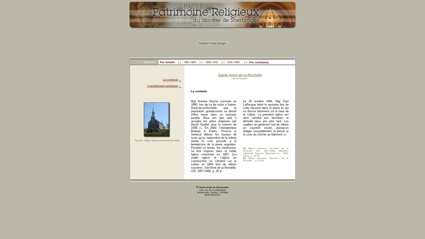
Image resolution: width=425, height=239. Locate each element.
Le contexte (170, 79)
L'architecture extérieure (162, 86)
